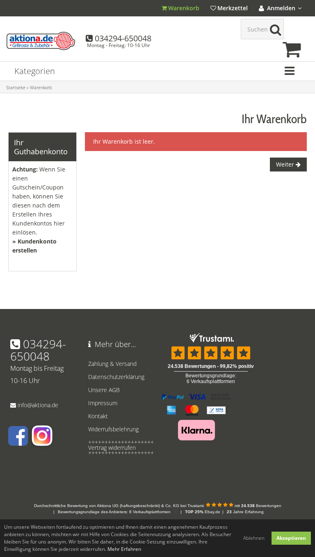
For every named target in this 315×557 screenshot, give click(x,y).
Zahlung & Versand (112, 364)
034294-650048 (123, 38)
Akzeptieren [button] (291, 537)
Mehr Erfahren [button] (124, 549)
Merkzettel (232, 8)
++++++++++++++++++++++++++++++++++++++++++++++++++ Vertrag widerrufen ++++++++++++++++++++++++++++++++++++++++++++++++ (118, 447)
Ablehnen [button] (254, 537)
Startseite (15, 87)
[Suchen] (273, 29)
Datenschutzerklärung (116, 377)
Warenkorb (183, 8)
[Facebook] (18, 442)
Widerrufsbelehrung (113, 429)
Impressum (102, 403)
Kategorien (34, 71)
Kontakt (98, 416)
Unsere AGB (104, 390)
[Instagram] (41, 442)
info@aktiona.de (38, 405)
